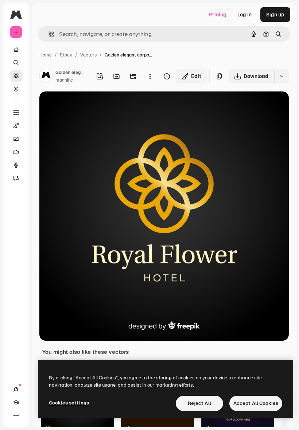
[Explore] (16, 89)
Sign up (275, 14)
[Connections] (16, 389)
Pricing (217, 14)
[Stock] (16, 76)
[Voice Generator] (16, 165)
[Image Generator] (16, 139)
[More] (16, 415)
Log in (244, 14)
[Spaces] (16, 126)
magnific (64, 80)
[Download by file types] (281, 76)
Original (86, 105)
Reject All (199, 403)
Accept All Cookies (255, 403)
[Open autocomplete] (48, 34)
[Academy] (16, 402)
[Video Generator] (16, 152)
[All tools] (16, 112)
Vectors (88, 55)
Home (45, 55)
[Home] (16, 49)
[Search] (16, 63)
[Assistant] (16, 178)
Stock (66, 55)
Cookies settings (69, 403)
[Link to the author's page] (46, 76)
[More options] (150, 76)
